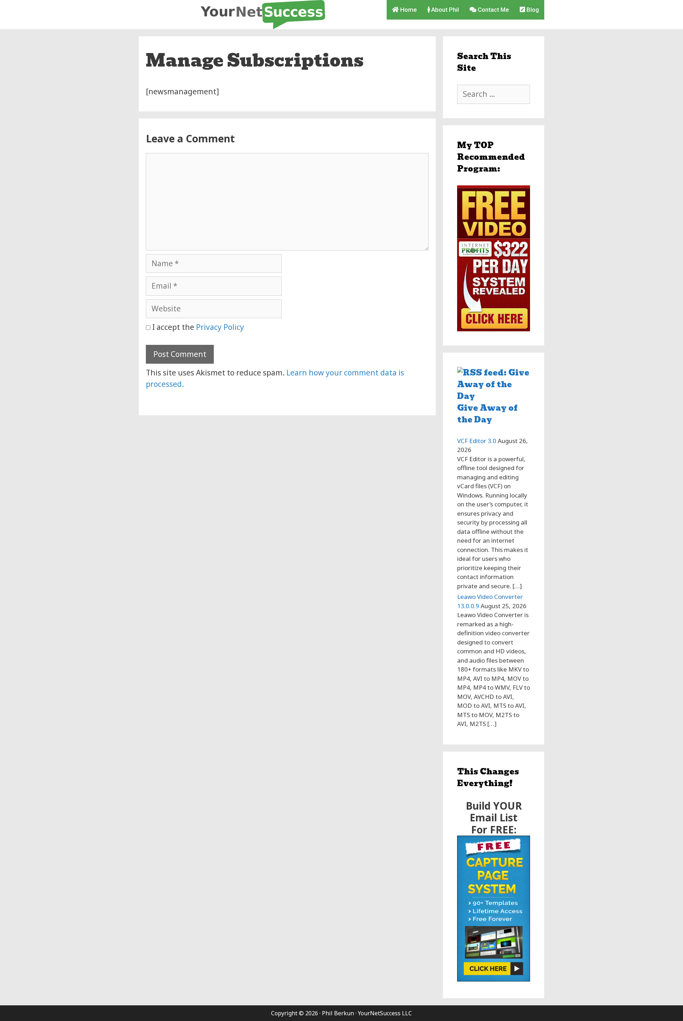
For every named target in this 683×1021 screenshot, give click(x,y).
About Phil (444, 9)
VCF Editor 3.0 (476, 441)
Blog (532, 9)
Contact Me (492, 9)
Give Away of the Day (487, 414)
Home (408, 9)
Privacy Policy (220, 327)
